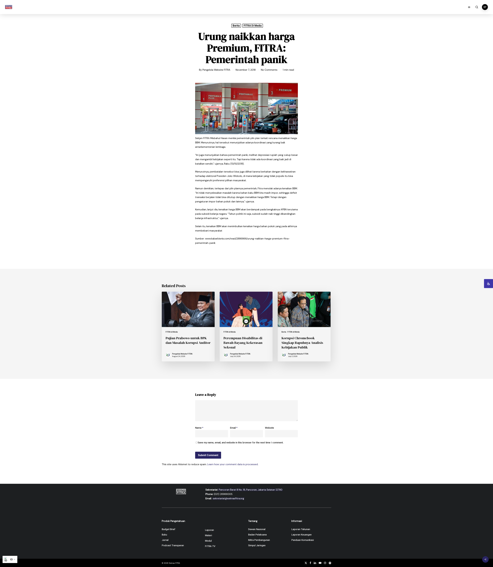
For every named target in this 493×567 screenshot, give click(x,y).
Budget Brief (168, 529)
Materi (208, 535)
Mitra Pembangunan (259, 540)
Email (233, 428)
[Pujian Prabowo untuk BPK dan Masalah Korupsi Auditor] (188, 327)
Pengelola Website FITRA (216, 69)
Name (199, 428)
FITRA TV (210, 546)
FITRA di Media (253, 25)
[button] (485, 7)
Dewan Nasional (256, 529)
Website (269, 428)
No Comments (269, 69)
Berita (236, 25)
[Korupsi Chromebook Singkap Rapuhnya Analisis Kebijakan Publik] (304, 327)
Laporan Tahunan (300, 529)
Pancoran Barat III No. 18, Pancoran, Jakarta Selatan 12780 (250, 489)
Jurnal (165, 540)
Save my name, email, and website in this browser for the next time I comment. (240, 442)
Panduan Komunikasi (302, 540)
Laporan (209, 530)
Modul (208, 541)
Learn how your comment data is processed (232, 464)
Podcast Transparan (173, 545)
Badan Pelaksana (257, 534)
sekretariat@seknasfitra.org (228, 498)
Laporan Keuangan (301, 534)
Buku (164, 534)
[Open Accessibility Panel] (488, 283)
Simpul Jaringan (257, 545)
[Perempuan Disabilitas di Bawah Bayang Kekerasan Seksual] (246, 327)
